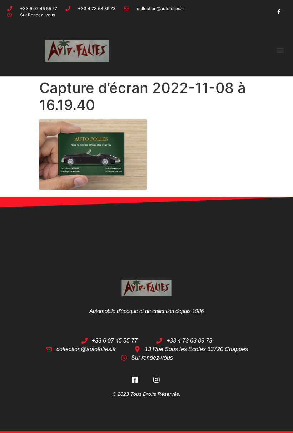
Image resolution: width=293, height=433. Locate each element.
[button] (280, 49)
